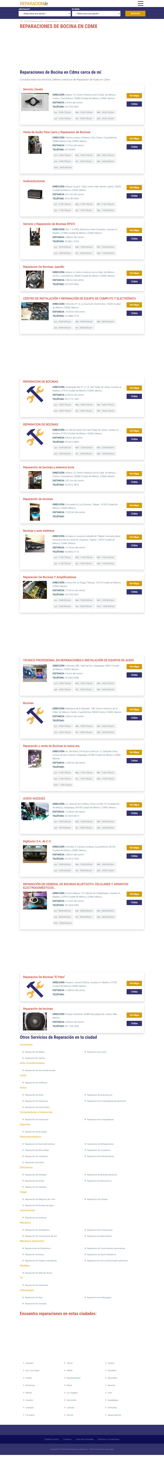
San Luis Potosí (32, 1370)
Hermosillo (71, 1400)
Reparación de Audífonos (36, 1082)
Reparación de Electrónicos (99, 1181)
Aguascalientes (114, 1415)
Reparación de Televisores (36, 1285)
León (110, 1393)
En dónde (76, 9)
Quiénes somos (52, 1439)
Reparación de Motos (34, 1254)
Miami (69, 1385)
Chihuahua (112, 1407)
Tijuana (111, 1363)
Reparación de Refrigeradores (100, 1144)
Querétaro (112, 1370)
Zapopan (29, 1363)
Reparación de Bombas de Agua (39, 1205)
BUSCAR (135, 13)
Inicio (21, 21)
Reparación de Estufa (34, 1162)
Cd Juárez (30, 1415)
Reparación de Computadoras (100, 1119)
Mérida (28, 1393)
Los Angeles (71, 1393)
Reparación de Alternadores (99, 1236)
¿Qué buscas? (24, 9)
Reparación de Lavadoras (36, 1156)
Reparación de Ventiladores (37, 1230)
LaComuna (83, 1449)
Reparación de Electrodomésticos (40, 1144)
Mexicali (111, 1385)
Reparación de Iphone (34, 1181)
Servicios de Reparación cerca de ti (34, 21)
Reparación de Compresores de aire (41, 1236)
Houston (29, 1400)
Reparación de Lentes (96, 1052)
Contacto (67, 1439)
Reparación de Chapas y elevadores (41, 1260)
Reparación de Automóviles (37, 1107)
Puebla (28, 1378)
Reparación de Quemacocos (99, 1095)
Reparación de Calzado (97, 1199)
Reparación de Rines (34, 1095)
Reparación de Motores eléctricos (102, 1174)
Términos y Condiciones (108, 1439)
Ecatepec (29, 1407)
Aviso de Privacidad (84, 1439)
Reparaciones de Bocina (52, 21)
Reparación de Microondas (37, 1150)
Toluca (69, 1363)
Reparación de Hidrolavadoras (100, 1156)
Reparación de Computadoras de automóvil (106, 1101)
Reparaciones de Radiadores (37, 1248)
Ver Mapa (134, 95)
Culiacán (70, 1407)
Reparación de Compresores (99, 1230)
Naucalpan (112, 1378)
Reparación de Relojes (35, 1052)
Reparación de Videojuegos (99, 1297)
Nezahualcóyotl (73, 1378)
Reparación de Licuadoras (98, 1150)
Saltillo (69, 1370)
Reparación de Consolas (36, 1303)
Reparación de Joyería (35, 1058)
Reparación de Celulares (36, 1187)
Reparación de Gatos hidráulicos (101, 1254)
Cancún (69, 1415)
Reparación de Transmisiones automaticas (106, 1248)
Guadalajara (113, 1400)
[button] (141, 3)
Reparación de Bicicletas (36, 1132)
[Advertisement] (82, 49)
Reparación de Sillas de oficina (38, 1273)
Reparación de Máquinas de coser (40, 1199)
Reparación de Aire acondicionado (40, 1070)
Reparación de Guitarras (35, 1217)
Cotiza (134, 104)
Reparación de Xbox (34, 1297)
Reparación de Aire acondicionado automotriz (107, 1260)
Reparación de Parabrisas (36, 1101)
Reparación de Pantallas (36, 1174)
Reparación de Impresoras (36, 1119)
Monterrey (30, 1385)
